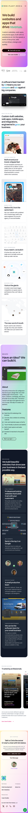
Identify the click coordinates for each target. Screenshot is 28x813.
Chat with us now (15, 50)
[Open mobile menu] (25, 5)
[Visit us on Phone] (10, 806)
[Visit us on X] (3, 806)
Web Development (7, 787)
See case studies (13, 54)
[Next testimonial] (25, 672)
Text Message (14, 758)
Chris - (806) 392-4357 (14, 754)
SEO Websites (6, 790)
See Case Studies (6, 721)
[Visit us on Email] (14, 806)
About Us (17, 787)
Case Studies (5, 798)
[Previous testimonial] (2, 672)
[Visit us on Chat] (7, 806)
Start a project (8, 439)
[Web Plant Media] (12, 6)
